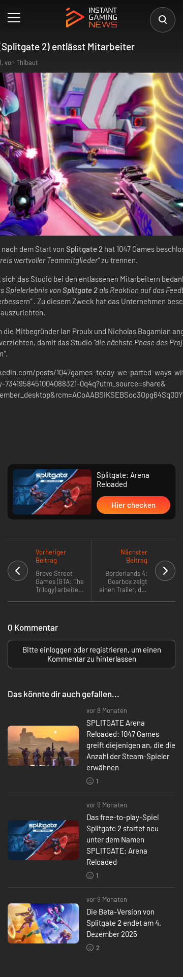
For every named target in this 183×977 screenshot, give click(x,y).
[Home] (91, 18)
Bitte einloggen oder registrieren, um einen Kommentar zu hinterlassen (91, 654)
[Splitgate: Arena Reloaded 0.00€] (52, 491)
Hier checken (133, 504)
